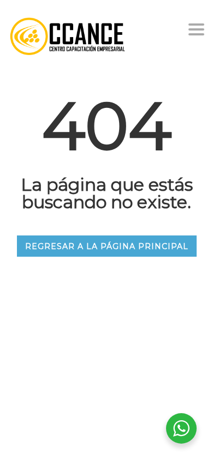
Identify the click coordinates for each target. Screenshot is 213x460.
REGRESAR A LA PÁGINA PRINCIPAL (106, 246)
